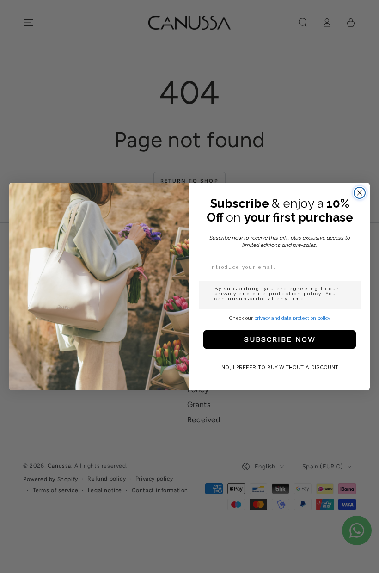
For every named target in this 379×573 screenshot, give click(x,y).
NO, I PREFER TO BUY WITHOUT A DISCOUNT (279, 367)
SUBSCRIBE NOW (280, 339)
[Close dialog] (359, 192)
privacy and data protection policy (292, 317)
